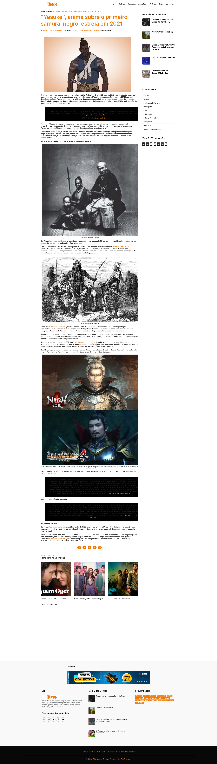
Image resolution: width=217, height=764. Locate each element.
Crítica (146, 696)
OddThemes (126, 759)
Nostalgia (144, 700)
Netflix (49, 11)
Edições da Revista (166, 4)
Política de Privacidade (125, 751)
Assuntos (142, 4)
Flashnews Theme (101, 759)
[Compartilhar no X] (84, 547)
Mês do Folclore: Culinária (163, 58)
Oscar (171, 700)
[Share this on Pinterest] (89, 547)
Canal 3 (146, 95)
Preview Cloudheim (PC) (162, 32)
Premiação (140, 703)
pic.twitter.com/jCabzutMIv (95, 115)
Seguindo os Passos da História (119, 493)
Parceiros (101, 751)
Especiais (139, 698)
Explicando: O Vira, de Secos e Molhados (161, 72)
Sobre (85, 751)
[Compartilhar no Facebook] (79, 547)
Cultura (146, 99)
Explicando (148, 114)
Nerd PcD (147, 125)
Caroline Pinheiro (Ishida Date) (53, 30)
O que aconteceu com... (152, 129)
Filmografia (148, 122)
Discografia (148, 107)
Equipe (92, 751)
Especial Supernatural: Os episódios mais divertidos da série (163, 47)
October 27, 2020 (101, 118)
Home (114, 4)
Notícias (153, 4)
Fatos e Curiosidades (151, 118)
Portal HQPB (55, 132)
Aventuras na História (57, 241)
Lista (137, 700)
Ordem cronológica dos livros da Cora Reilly (162, 20)
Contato (110, 751)
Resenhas (132, 4)
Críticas (122, 4)
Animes (80, 30)
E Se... (146, 110)
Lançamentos (89, 30)
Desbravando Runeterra (153, 103)
